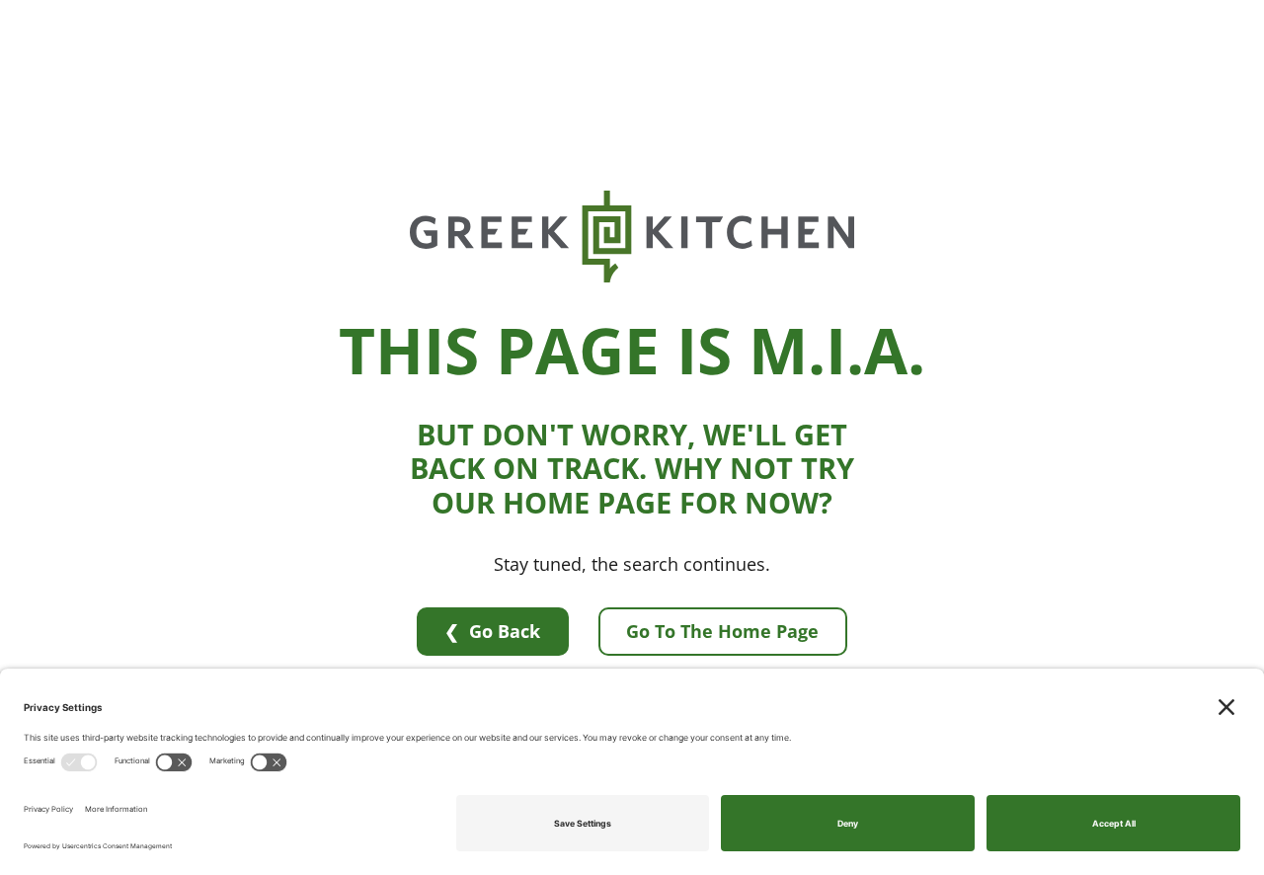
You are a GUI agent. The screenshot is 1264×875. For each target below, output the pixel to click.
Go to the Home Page (722, 631)
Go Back (504, 631)
